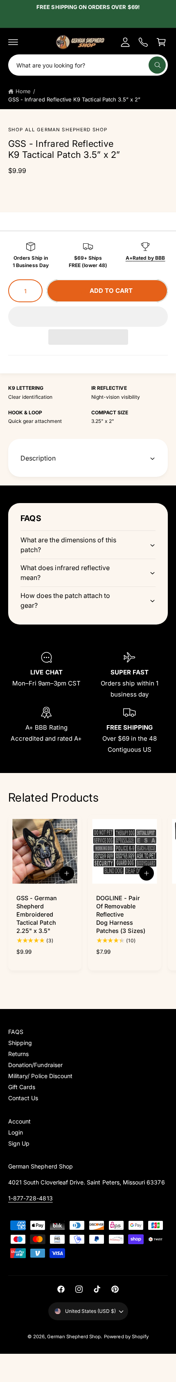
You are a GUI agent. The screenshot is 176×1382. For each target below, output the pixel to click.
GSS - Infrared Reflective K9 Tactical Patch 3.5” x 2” (74, 99)
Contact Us (23, 1097)
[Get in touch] (143, 42)
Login (15, 1132)
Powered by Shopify (126, 1336)
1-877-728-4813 (30, 1198)
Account (19, 1121)
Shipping (20, 1042)
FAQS (15, 1031)
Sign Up (18, 1143)
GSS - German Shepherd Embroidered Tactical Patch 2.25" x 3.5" (36, 914)
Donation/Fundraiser (35, 1064)
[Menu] (13, 42)
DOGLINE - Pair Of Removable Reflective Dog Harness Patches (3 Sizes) (120, 914)
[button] (88, 316)
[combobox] (88, 65)
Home (23, 91)
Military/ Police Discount (40, 1075)
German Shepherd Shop (74, 1336)
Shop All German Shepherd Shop (57, 130)
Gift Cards (21, 1086)
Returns (18, 1053)
